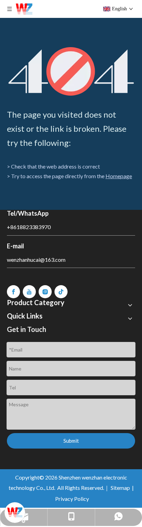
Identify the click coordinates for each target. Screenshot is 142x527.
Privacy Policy (72, 498)
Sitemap (120, 487)
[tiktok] (61, 291)
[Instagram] (45, 291)
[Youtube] (29, 291)
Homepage (118, 176)
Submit (71, 441)
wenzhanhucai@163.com (36, 259)
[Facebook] (13, 291)
